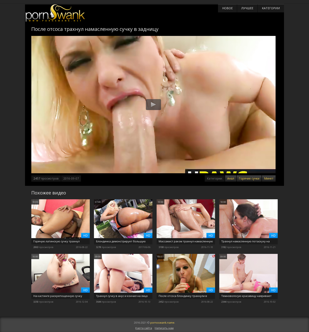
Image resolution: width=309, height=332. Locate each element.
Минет (268, 178)
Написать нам (164, 328)
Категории (271, 8)
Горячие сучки (249, 178)
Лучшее (247, 8)
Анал (230, 178)
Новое (227, 8)
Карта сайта (143, 328)
